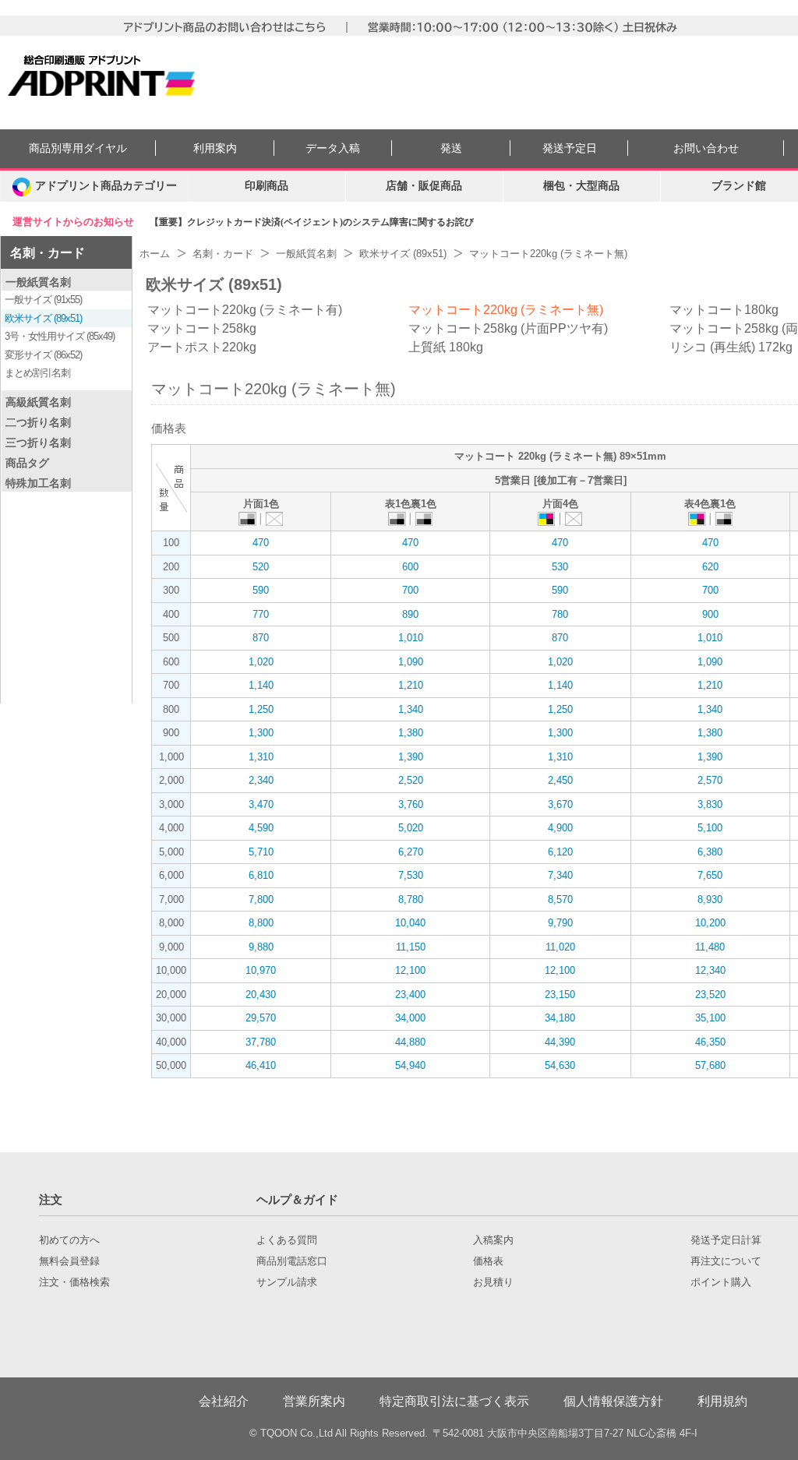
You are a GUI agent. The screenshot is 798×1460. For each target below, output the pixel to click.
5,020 (410, 828)
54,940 (410, 1065)
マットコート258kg (201, 328)
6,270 (410, 852)
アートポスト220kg (201, 347)
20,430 (260, 994)
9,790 (560, 923)
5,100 (709, 828)
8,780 (410, 899)
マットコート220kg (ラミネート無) (505, 309)
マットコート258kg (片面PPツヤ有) (508, 328)
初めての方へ (69, 1240)
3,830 (709, 804)
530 (560, 567)
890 (410, 614)
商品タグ (27, 463)
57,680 (710, 1065)
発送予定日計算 (725, 1240)
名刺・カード (47, 252)
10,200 (710, 923)
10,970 (260, 970)
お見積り (493, 1282)
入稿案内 (493, 1240)
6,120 (560, 852)
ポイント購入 (720, 1282)
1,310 (261, 757)
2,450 (560, 780)
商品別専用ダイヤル (78, 148)
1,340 (410, 709)
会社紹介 (224, 1401)
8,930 (709, 899)
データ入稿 (332, 148)
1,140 (261, 685)
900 (710, 614)
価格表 (488, 1261)
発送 (451, 148)
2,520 (410, 780)
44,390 (560, 1042)
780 (560, 614)
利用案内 (215, 148)
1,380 (410, 733)
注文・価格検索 (74, 1282)
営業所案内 (314, 1401)
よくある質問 (286, 1240)
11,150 (410, 947)
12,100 (410, 970)
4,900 (560, 828)
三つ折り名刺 (38, 442)
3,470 (261, 804)
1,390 (410, 757)
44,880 (410, 1042)
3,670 (560, 804)
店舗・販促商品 (424, 186)
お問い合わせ (706, 148)
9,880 (261, 947)
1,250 (261, 709)
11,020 (560, 947)
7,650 (709, 875)
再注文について (725, 1261)
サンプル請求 (286, 1282)
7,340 (560, 875)
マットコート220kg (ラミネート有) (244, 309)
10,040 (410, 923)
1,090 (410, 662)
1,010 (410, 638)
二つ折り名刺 (38, 422)
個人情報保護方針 (613, 1401)
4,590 (261, 828)
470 (260, 542)
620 (710, 567)
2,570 (709, 780)
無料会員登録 (69, 1261)
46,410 (260, 1065)
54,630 (560, 1065)
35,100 (710, 1018)
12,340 (710, 970)
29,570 (260, 1018)
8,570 (560, 899)
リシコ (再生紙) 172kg (731, 347)
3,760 (410, 804)
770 (260, 614)
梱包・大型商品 (581, 186)
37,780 (260, 1042)
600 (410, 567)
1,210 (410, 685)
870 (260, 638)
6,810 (261, 875)
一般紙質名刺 (38, 282)
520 (260, 567)
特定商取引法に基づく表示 (454, 1401)
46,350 (710, 1042)
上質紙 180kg (445, 347)
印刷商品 (266, 186)
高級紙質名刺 (38, 402)
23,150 (560, 994)
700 (410, 590)
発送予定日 (569, 148)
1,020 (261, 662)
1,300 (261, 733)
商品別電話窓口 (291, 1261)
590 (260, 590)
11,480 (710, 947)
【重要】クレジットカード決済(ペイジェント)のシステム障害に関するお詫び (312, 222)
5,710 (261, 852)
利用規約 (722, 1401)
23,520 (710, 994)
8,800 (261, 923)
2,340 (261, 780)
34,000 (410, 1018)
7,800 (261, 899)
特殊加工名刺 (38, 483)
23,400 (410, 994)
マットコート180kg (724, 309)
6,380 (709, 852)
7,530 (410, 875)
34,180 (560, 1018)
